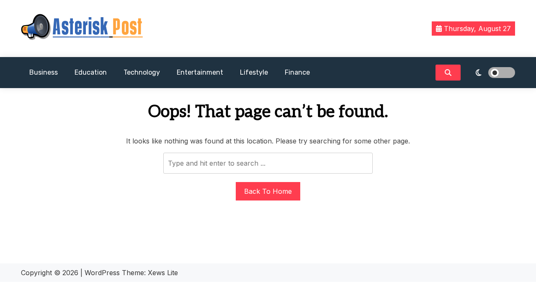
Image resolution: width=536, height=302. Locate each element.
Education (91, 72)
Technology (142, 72)
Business (43, 72)
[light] (490, 72)
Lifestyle (254, 72)
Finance (297, 72)
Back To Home (268, 191)
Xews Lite (163, 272)
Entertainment (200, 72)
